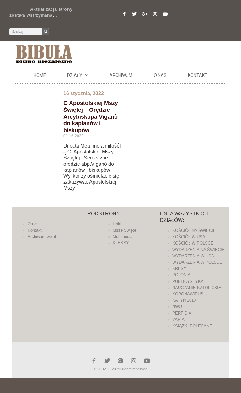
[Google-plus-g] (144, 14)
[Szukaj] (45, 31)
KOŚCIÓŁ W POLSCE (192, 243)
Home (40, 75)
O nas (160, 75)
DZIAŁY (74, 75)
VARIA (178, 319)
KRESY (179, 268)
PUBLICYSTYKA (188, 281)
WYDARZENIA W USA (193, 256)
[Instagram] (155, 14)
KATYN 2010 (184, 300)
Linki (117, 224)
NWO (177, 306)
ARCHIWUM (121, 75)
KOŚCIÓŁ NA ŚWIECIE (194, 230)
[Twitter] (134, 14)
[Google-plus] (120, 360)
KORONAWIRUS (187, 294)
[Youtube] (165, 14)
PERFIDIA (181, 313)
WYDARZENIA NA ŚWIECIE (198, 249)
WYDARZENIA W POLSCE (197, 262)
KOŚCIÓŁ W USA (188, 236)
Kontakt (197, 75)
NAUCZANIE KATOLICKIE (196, 287)
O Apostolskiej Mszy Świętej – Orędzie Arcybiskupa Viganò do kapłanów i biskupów (90, 116)
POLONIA (181, 274)
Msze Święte (124, 230)
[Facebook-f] (124, 14)
